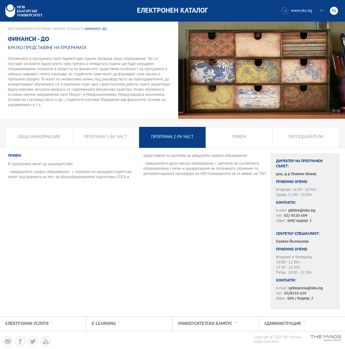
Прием (239, 137)
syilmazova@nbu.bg (305, 288)
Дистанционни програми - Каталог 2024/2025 (45, 29)
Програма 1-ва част (105, 137)
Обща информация (39, 137)
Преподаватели (305, 137)
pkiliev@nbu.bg (301, 210)
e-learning (104, 324)
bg (334, 10)
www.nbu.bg (297, 10)
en (322, 10)
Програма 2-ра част (172, 137)
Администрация (282, 324)
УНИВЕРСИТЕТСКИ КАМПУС (205, 324)
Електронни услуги (27, 324)
